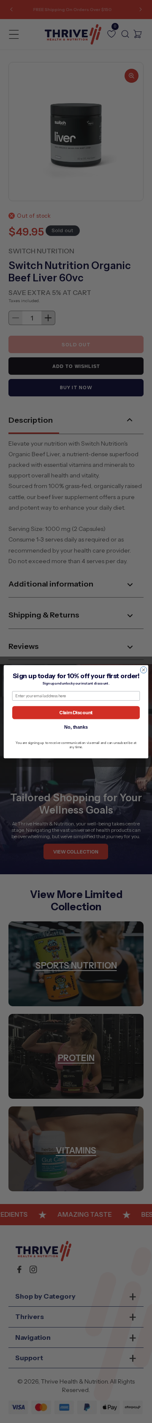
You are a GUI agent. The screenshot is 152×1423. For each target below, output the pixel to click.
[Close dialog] (143, 669)
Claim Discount (75, 712)
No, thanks (76, 727)
